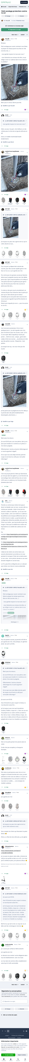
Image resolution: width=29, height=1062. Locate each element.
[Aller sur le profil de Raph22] (2, 636)
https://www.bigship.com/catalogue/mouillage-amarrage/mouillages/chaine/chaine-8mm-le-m (14, 536)
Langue (7, 1035)
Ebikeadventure (9, 846)
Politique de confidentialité (18, 1035)
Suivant (23, 34)
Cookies (19, 1037)
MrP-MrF (7, 209)
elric (6, 500)
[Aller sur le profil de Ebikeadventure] (2, 847)
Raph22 (7, 635)
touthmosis (8, 768)
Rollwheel (7, 662)
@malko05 (10, 613)
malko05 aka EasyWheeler (12, 151)
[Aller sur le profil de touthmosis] (2, 768)
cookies (15, 1044)
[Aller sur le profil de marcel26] (2, 324)
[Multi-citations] (2, 109)
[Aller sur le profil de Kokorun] (2, 738)
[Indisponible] (10, 218)
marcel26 (7, 324)
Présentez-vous (20, 20)
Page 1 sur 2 (14, 34)
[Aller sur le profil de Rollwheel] (2, 663)
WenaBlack (8, 792)
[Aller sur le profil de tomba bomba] (2, 945)
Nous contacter (11, 1037)
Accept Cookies (9, 1055)
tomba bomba (9, 944)
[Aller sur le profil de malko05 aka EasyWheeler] (2, 152)
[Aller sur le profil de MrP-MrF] (2, 209)
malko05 (19, 215)
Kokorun (7, 737)
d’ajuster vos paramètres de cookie (10, 1047)
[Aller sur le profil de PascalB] (2, 20)
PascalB (8, 20)
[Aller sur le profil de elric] (2, 501)
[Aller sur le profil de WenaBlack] (2, 793)
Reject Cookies (22, 1055)
